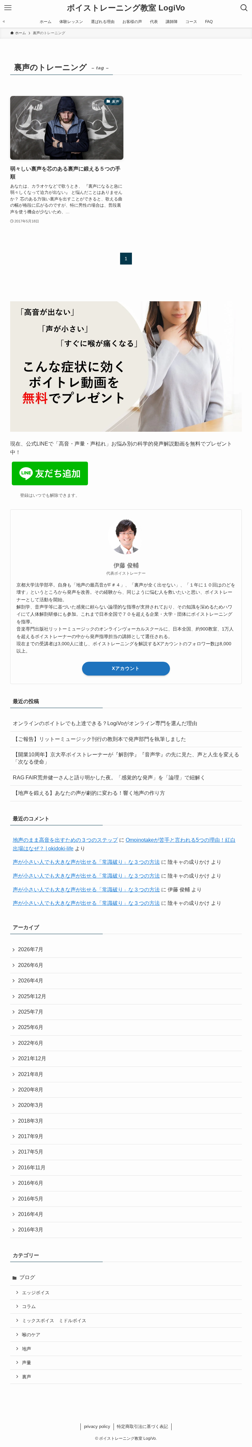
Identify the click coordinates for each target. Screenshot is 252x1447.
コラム (29, 1306)
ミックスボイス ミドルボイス (54, 1320)
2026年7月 (30, 949)
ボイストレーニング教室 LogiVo (126, 8)
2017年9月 (30, 1136)
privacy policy (97, 1426)
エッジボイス (36, 1292)
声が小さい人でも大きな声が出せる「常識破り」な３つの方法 (86, 862)
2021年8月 (30, 1074)
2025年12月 (32, 996)
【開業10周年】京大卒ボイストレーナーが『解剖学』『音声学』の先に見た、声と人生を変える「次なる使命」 (126, 758)
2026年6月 (30, 965)
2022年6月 (30, 1043)
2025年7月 (30, 1012)
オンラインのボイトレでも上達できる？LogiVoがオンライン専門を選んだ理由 (105, 723)
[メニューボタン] (8, 8)
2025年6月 (30, 1027)
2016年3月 (30, 1229)
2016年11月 (32, 1167)
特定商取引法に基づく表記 (142, 1426)
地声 (26, 1348)
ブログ (27, 1277)
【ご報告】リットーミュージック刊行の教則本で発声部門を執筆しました (99, 739)
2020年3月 (30, 1105)
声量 (26, 1362)
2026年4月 (30, 980)
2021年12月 (32, 1058)
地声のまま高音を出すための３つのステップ (65, 840)
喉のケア (31, 1334)
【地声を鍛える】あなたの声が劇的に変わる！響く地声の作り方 (89, 793)
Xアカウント (126, 668)
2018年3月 (30, 1121)
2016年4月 (30, 1214)
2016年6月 (30, 1183)
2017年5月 (30, 1152)
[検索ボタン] (244, 8)
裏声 (26, 1376)
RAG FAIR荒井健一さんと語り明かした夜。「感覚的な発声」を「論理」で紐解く (109, 777)
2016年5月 (30, 1199)
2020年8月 (30, 1089)
